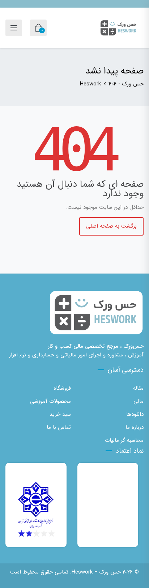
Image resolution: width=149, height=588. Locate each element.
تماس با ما (59, 427)
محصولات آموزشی (50, 401)
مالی (138, 401)
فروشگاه (62, 388)
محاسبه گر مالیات (124, 440)
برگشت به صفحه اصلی (111, 226)
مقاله (138, 388)
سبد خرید (60, 414)
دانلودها (135, 414)
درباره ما (134, 427)
